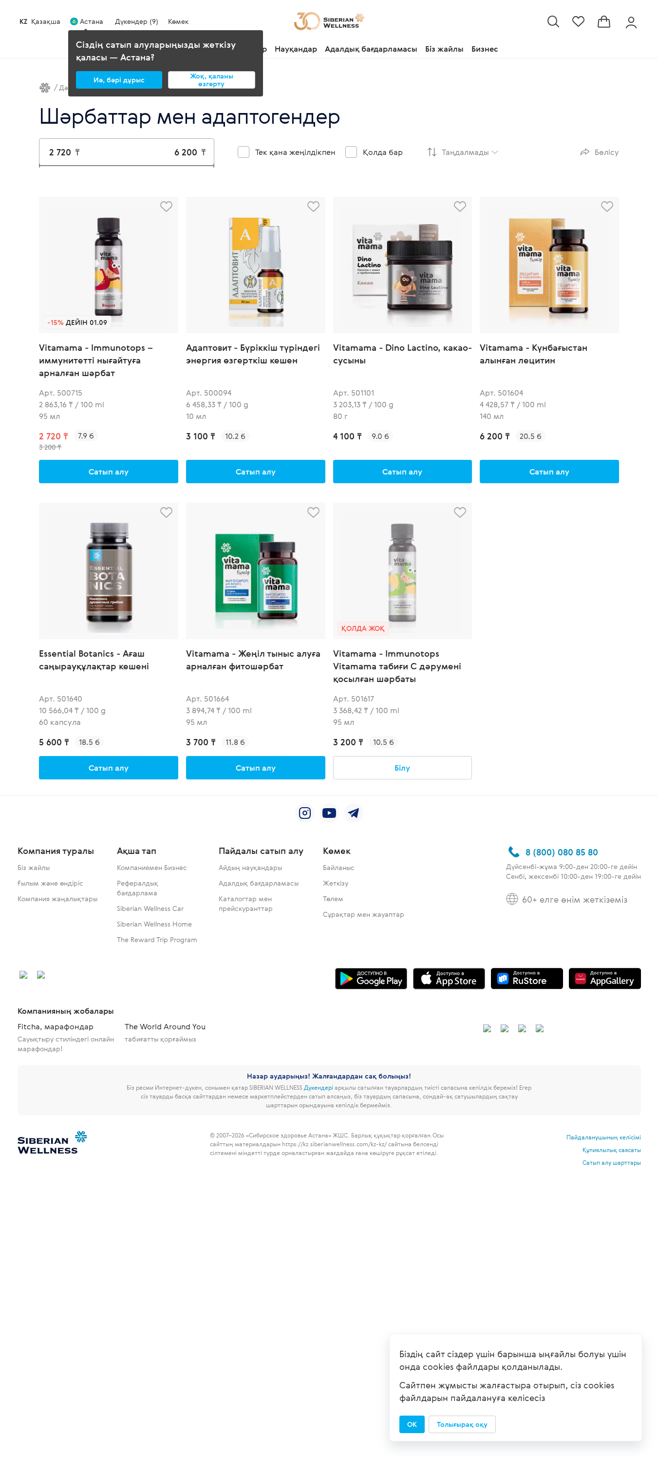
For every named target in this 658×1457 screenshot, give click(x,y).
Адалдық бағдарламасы (371, 48)
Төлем (333, 898)
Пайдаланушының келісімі (603, 1137)
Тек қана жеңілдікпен (295, 152)
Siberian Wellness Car (150, 908)
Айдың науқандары (250, 867)
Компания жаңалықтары (57, 898)
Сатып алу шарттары (612, 1162)
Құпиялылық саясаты (612, 1150)
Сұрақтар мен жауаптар (363, 914)
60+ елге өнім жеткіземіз (574, 899)
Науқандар (296, 48)
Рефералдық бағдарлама (137, 887)
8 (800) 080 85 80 (562, 852)
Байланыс (339, 867)
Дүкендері (318, 1087)
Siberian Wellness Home (154, 923)
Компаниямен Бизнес (152, 867)
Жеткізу (335, 883)
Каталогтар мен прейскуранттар (246, 903)
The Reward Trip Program (157, 939)
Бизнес (484, 48)
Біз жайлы (444, 48)
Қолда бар (383, 152)
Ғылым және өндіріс (50, 883)
